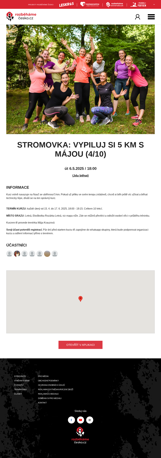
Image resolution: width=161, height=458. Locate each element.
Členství (18, 385)
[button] (80, 299)
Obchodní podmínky (48, 381)
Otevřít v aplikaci (80, 344)
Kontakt (42, 403)
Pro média (43, 376)
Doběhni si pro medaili (49, 398)
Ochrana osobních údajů (51, 385)
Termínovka (20, 389)
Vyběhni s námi (21, 381)
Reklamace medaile (48, 394)
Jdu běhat (80, 175)
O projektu (20, 376)
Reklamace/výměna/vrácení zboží (55, 389)
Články (18, 394)
